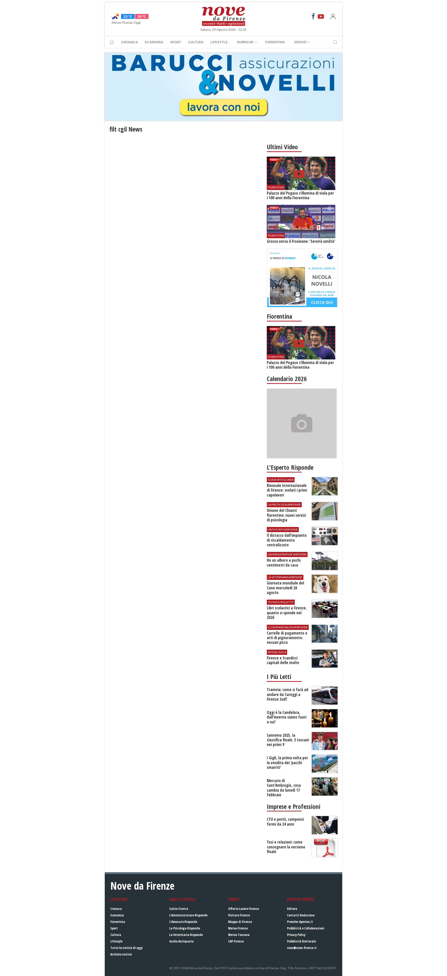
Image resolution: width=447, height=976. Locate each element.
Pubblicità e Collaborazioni (305, 928)
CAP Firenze (236, 941)
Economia (154, 42)
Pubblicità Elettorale (301, 941)
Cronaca (129, 42)
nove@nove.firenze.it (302, 948)
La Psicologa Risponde (184, 928)
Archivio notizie (121, 954)
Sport (175, 42)
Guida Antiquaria (181, 941)
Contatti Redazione (301, 915)
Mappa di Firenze (240, 921)
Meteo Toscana (239, 934)
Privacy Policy (296, 934)
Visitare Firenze (239, 915)
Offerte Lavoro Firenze (243, 908)
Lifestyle (219, 42)
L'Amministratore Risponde (188, 915)
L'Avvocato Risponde (183, 921)
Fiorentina (275, 42)
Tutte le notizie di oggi (126, 948)
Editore (292, 908)
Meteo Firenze (238, 928)
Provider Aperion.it (300, 921)
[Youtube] (320, 16)
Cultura (195, 42)
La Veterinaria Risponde (186, 934)
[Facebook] (313, 16)
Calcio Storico (178, 908)
